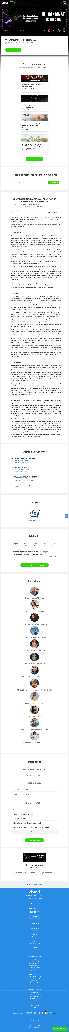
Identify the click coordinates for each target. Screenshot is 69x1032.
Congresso (34, 934)
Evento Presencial (34, 928)
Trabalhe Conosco (34, 1018)
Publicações (34, 959)
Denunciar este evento (35, 885)
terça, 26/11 (26, 544)
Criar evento (34, 992)
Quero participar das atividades (34, 565)
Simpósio (34, 937)
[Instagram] (34, 904)
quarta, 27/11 (35, 544)
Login (11, 3)
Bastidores (34, 1030)
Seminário (34, 939)
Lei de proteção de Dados (34, 1025)
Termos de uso (34, 1023)
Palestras (34, 947)
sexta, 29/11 (53, 544)
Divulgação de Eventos (35, 963)
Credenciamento (34, 985)
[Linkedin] (31, 904)
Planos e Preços (34, 1001)
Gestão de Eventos (35, 967)
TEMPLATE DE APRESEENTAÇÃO (24, 487)
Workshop (34, 941)
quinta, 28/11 (44, 544)
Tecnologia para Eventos (34, 974)
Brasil (35, 917)
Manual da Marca (34, 1020)
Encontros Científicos (34, 950)
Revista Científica (34, 961)
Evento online (34, 930)
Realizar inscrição (13, 50)
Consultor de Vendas (34, 998)
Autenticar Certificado (34, 1003)
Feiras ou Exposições (34, 952)
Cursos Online (34, 945)
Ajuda (34, 1007)
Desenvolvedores (34, 1005)
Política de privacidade (34, 1027)
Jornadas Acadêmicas (34, 943)
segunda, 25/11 (16, 544)
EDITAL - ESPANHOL (21, 463)
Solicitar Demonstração (34, 996)
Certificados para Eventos (34, 983)
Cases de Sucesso (34, 994)
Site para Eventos (34, 980)
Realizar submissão (34, 840)
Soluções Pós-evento (34, 970)
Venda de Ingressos (34, 965)
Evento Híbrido (34, 932)
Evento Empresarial (34, 926)
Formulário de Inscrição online (35, 976)
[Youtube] (37, 904)
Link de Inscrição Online (34, 978)
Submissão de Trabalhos (34, 972)
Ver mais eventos (34, 159)
